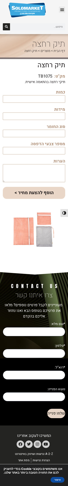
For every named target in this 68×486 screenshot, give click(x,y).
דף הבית (59, 50)
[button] (62, 10)
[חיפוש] (6, 26)
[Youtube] (46, 444)
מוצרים (45, 50)
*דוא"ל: (60, 367)
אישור (57, 479)
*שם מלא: (58, 324)
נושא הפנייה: (56, 389)
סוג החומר (56, 127)
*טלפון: (60, 346)
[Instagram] (37, 444)
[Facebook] (20, 444)
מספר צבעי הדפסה (48, 144)
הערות (59, 161)
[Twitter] (29, 444)
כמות (60, 92)
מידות (59, 109)
